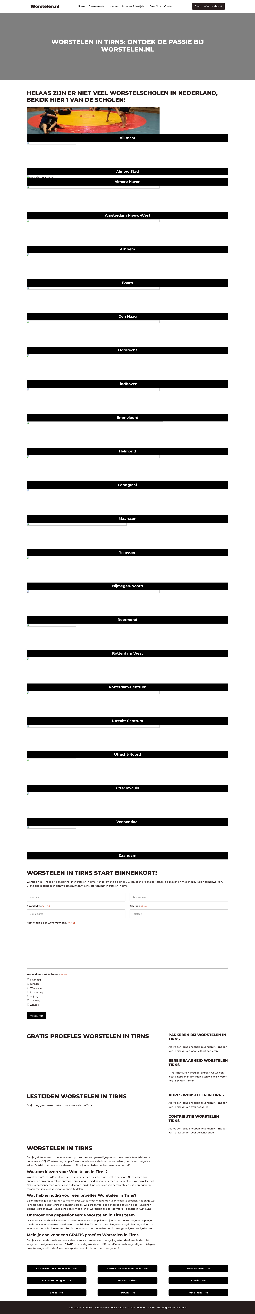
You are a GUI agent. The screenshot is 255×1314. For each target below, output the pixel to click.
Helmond (127, 451)
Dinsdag (35, 983)
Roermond (127, 620)
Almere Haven (128, 182)
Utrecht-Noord (127, 754)
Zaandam (127, 855)
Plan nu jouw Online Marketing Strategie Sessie (158, 1307)
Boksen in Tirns (127, 1280)
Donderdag (36, 992)
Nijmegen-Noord (127, 586)
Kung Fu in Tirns (198, 1292)
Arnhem (127, 249)
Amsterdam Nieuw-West (127, 215)
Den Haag (127, 316)
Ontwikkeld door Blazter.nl (111, 1307)
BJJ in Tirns (56, 1292)
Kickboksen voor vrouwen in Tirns (56, 1268)
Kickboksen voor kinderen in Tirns (127, 1268)
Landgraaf (127, 485)
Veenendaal (127, 822)
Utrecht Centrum (127, 721)
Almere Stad (127, 171)
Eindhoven (127, 384)
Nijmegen (127, 552)
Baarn (127, 283)
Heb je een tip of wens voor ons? (51, 922)
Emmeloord (127, 417)
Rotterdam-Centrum (127, 687)
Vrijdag (34, 996)
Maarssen (128, 518)
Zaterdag (35, 1000)
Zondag (34, 1004)
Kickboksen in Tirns (198, 1268)
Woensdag (36, 988)
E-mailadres (38, 906)
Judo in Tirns (198, 1280)
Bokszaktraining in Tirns (56, 1280)
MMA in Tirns (127, 1292)
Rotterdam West (127, 653)
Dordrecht (127, 350)
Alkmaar (127, 138)
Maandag (35, 979)
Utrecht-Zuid (127, 788)
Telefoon (139, 906)
